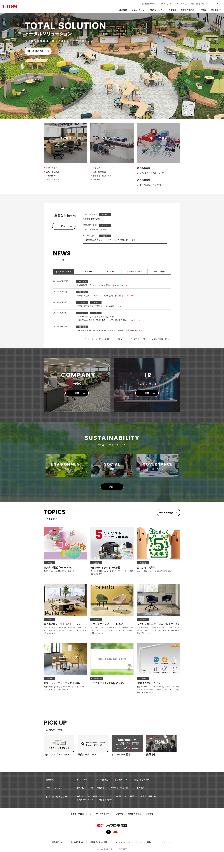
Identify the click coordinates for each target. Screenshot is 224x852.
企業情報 (119, 813)
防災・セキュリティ (54, 179)
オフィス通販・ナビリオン (150, 185)
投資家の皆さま (134, 813)
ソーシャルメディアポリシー (122, 842)
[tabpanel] (112, 66)
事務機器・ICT (52, 175)
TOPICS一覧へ (166, 512)
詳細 (77, 393)
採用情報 (149, 813)
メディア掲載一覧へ (160, 339)
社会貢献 (202, 10)
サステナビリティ (103, 813)
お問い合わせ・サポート (199, 4)
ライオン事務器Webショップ (151, 173)
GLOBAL (216, 4)
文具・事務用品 (52, 172)
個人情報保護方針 (77, 842)
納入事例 (96, 179)
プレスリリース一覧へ (93, 339)
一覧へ (61, 226)
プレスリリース (166, 4)
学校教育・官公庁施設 (102, 175)
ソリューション (112, 138)
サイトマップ (167, 842)
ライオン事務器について (81, 813)
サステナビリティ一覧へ (137, 339)
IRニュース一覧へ (114, 339)
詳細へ (112, 487)
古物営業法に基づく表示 (98, 842)
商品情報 (65, 138)
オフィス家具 (51, 168)
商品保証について (58, 842)
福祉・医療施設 (99, 172)
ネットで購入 (158, 138)
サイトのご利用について (148, 842)
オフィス (96, 168)
